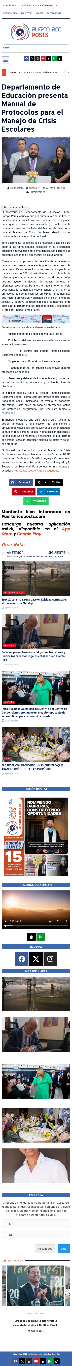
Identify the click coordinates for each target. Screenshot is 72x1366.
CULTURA (9, 702)
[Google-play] (54, 58)
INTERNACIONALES (14, 593)
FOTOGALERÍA (10, 13)
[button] (5, 60)
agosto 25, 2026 (11, 721)
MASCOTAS (26, 13)
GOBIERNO (9, 645)
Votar (64, 1248)
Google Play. (30, 534)
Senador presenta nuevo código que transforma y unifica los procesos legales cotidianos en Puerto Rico (33, 655)
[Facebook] (26, 58)
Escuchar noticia (17, 207)
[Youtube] (43, 58)
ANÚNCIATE (28, 5)
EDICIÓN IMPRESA (46, 5)
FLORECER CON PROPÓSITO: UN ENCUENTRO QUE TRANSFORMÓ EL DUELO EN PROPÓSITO (32, 767)
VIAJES (39, 13)
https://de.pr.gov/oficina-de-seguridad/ (36, 470)
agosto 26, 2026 (11, 608)
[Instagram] (37, 58)
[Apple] (48, 58)
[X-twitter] (32, 58)
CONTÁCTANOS (10, 5)
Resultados (45, 1248)
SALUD (7, 758)
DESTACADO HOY (42, 1313)
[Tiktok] (59, 58)
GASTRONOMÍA (54, 13)
